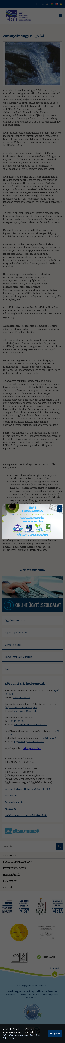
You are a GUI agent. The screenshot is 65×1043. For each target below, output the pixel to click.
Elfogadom (55, 1033)
